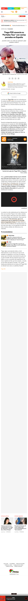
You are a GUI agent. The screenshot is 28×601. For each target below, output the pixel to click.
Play (26, 598)
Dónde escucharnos (18, 566)
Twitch (19, 537)
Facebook (9, 78)
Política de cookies (8, 565)
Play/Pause (14, 199)
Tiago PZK (3, 269)
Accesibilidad (12, 563)
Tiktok (8, 537)
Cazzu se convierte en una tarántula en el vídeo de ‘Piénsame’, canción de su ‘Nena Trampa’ (7, 527)
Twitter (12, 78)
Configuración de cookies (18, 565)
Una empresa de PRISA (14, 571)
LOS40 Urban (4, 28)
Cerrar (25, 20)
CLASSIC (10, 8)
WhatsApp (15, 78)
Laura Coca (10, 82)
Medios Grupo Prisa (14, 574)
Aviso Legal (6, 563)
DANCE (16, 8)
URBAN (22, 8)
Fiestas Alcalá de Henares (18, 25)
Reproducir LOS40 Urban (25, 139)
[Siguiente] (26, 25)
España (2, 16)
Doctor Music (6, 183)
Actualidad (10, 28)
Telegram (18, 78)
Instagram (6, 537)
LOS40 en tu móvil (9, 566)
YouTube (11, 537)
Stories (22, 537)
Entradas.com (14, 183)
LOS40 (3, 8)
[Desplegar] (14, 593)
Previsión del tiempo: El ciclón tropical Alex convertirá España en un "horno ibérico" (20, 527)
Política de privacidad (20, 563)
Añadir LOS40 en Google (15, 93)
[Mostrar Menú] (2, 12)
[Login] (26, 12)
